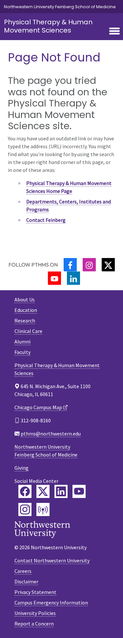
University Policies (35, 613)
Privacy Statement (35, 592)
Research (24, 320)
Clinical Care (28, 331)
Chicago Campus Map (38, 407)
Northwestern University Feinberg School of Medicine (60, 7)
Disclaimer (26, 581)
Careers (22, 571)
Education (25, 310)
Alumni (22, 341)
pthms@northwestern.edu (51, 433)
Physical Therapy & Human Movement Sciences (48, 26)
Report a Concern (34, 623)
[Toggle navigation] (114, 31)
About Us (24, 299)
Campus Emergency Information (51, 602)
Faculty (22, 352)
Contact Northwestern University (52, 560)
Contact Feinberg (46, 220)
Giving (21, 467)
